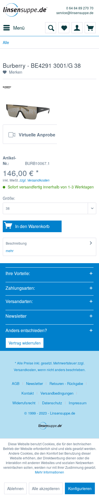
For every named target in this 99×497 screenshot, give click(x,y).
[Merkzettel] (63, 27)
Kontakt (27, 393)
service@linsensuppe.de (75, 12)
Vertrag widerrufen (25, 343)
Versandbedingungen (56, 393)
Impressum (78, 402)
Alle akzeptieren (46, 488)
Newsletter (34, 383)
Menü (18, 27)
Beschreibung (16, 243)
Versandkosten (25, 369)
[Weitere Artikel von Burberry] (7, 89)
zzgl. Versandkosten (35, 180)
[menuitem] (13, 27)
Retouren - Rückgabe (66, 383)
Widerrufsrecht (23, 402)
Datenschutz (52, 402)
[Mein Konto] (77, 27)
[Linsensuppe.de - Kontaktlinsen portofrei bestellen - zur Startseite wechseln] (26, 11)
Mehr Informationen (49, 472)
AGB (16, 383)
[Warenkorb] (90, 27)
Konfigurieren (80, 488)
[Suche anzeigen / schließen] (50, 27)
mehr (9, 250)
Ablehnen (15, 488)
